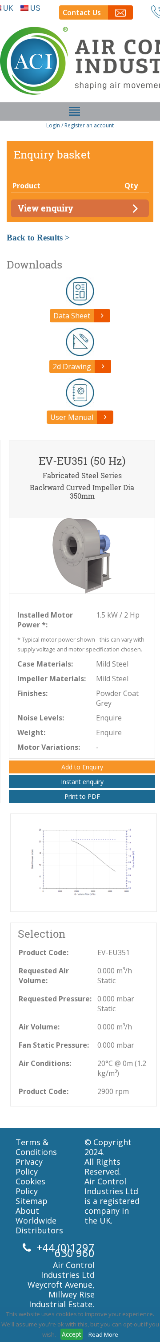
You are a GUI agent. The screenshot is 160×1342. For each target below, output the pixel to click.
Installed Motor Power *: (45, 620)
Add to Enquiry (82, 767)
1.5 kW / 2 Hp (118, 615)
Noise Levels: (40, 718)
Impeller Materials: (51, 678)
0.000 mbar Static (115, 1003)
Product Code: (43, 952)
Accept (71, 1334)
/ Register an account (87, 125)
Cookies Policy (30, 1186)
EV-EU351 (113, 952)
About (27, 1210)
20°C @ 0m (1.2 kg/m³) (121, 1068)
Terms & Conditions (36, 1147)
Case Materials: (45, 664)
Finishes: (32, 693)
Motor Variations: (48, 747)
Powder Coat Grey (117, 698)
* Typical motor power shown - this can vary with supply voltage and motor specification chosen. (80, 644)
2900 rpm (113, 1091)
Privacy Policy (29, 1166)
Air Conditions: (45, 1063)
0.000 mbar (115, 1045)
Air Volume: (39, 1027)
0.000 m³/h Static (114, 975)
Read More (103, 1334)
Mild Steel (112, 664)
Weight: (31, 732)
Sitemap (32, 1201)
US (35, 8)
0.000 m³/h (114, 1027)
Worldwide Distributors (39, 1225)
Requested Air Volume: (44, 975)
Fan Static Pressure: (54, 1045)
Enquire (109, 718)
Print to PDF (82, 796)
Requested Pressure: (55, 999)
